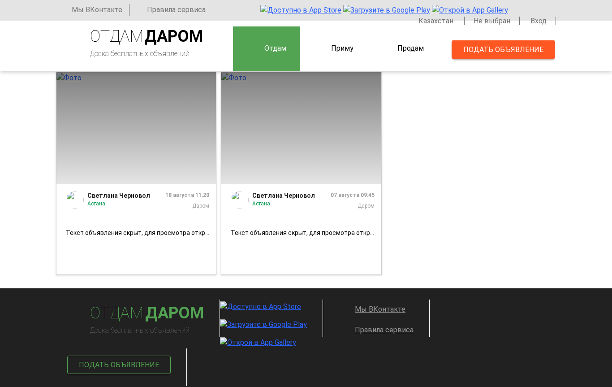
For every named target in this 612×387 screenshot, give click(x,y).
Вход (538, 21)
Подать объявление (503, 49)
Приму (342, 48)
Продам (410, 48)
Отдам (275, 48)
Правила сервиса (176, 9)
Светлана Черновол (118, 195)
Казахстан (436, 21)
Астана (96, 203)
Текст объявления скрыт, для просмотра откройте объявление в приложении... (141, 232)
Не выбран (492, 21)
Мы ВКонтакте (97, 9)
